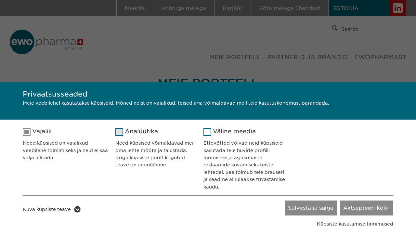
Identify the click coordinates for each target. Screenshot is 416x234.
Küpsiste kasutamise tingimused (355, 224)
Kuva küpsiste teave (47, 209)
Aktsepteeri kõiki (366, 208)
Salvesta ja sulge (310, 208)
